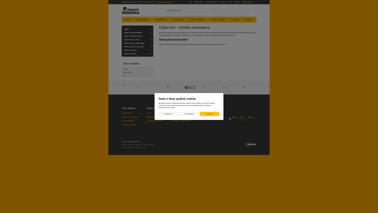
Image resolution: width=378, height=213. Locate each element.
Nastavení (168, 114)
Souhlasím (209, 114)
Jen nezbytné (189, 114)
